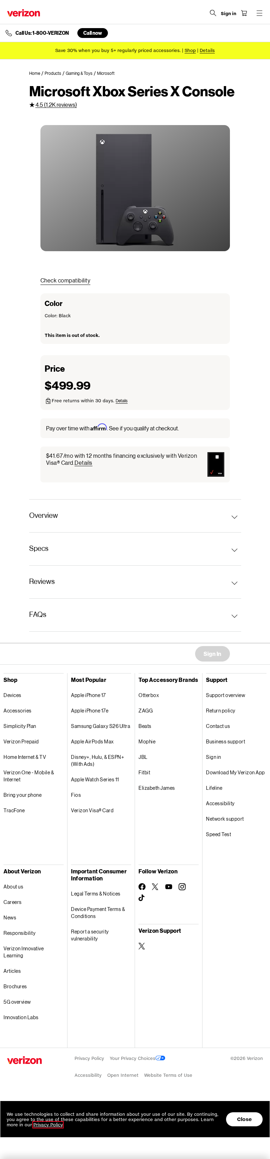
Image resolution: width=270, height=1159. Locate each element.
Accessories (18, 711)
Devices (12, 695)
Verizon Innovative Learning (24, 951)
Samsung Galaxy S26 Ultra (100, 726)
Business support (225, 741)
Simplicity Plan (20, 726)
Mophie (147, 741)
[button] (122, 401)
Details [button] (207, 50)
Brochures (15, 986)
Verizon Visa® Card (92, 810)
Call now (92, 33)
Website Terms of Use (168, 1075)
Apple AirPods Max (92, 741)
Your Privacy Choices (132, 1058)
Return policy (221, 711)
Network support (225, 819)
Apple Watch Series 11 (95, 779)
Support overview (225, 695)
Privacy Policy (89, 1058)
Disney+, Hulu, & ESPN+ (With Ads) (97, 760)
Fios (76, 795)
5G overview (17, 1002)
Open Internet (123, 1075)
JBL (143, 757)
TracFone (14, 810)
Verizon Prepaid (21, 741)
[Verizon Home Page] (23, 13)
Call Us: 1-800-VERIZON (42, 33)
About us (13, 887)
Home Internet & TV (25, 757)
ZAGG (146, 711)
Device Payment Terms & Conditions (98, 912)
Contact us (218, 726)
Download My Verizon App (235, 772)
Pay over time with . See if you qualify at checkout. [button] (112, 427)
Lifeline (214, 788)
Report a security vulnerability (90, 935)
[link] (37, 73)
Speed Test (218, 834)
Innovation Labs (21, 1017)
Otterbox (149, 695)
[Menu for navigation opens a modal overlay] (259, 13)
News (10, 917)
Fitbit (144, 772)
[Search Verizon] (213, 13)
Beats (145, 726)
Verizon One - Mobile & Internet (29, 775)
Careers (13, 902)
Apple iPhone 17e (89, 711)
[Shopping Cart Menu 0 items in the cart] (244, 13)
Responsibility (20, 933)
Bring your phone (22, 795)
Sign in (213, 757)
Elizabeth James (157, 788)
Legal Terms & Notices (96, 894)
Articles (12, 971)
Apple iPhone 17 (88, 695)
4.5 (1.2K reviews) (56, 104)
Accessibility (220, 803)
